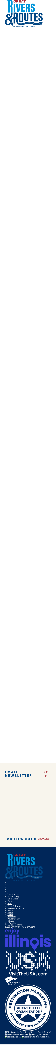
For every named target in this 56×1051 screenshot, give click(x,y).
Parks (10, 157)
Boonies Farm (11, 456)
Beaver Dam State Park (14, 251)
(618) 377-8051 (36, 308)
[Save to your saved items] (6, 183)
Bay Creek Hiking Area (14, 230)
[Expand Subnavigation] (20, 894)
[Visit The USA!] (28, 963)
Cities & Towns (14, 906)
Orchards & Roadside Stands (19, 153)
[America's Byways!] (12, 980)
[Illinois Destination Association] (35, 1036)
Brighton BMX (11, 542)
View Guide (43, 838)
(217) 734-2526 (33, 239)
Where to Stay (14, 896)
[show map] (16, 205)
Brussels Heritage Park (14, 635)
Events (11, 901)
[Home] (24, 27)
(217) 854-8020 (38, 260)
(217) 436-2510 (35, 195)
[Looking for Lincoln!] (38, 1034)
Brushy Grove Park (13, 590)
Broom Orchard (11, 566)
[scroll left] (1, 14)
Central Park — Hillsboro (15, 700)
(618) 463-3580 (34, 219)
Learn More (10, 205)
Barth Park (9, 210)
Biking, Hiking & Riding (18, 132)
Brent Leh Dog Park (13, 501)
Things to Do (13, 894)
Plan (10, 903)
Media (10, 914)
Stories (10, 912)
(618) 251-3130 (40, 599)
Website (9, 198)
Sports (10, 910)
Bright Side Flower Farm (15, 521)
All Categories (25, 121)
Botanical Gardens (15, 140)
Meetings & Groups (16, 908)
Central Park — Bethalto (15, 679)
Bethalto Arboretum (13, 299)
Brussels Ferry (11, 614)
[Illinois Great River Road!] (16, 1034)
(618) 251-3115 (40, 284)
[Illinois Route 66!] (13, 1036)
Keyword (9, 159)
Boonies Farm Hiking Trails (16, 480)
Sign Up (45, 773)
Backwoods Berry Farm (15, 185)
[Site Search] (45, 33)
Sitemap (11, 921)
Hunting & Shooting (16, 148)
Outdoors (11, 128)
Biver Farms (10, 371)
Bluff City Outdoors (13, 412)
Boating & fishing (15, 136)
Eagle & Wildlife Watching (19, 144)
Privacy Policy (14, 919)
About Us (12, 917)
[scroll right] (4, 14)
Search (8, 168)
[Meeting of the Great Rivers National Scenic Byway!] (28, 1032)
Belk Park (9, 275)
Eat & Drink (13, 899)
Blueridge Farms (12, 391)
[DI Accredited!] (28, 1007)
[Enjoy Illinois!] (28, 939)
